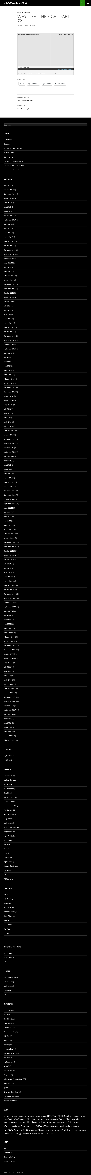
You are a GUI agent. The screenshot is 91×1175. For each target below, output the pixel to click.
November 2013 (10, 392)
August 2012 (8, 456)
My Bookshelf (9, 756)
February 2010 (9, 585)
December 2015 (9, 284)
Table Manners (9, 157)
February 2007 (9, 740)
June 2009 (7, 620)
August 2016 (8, 263)
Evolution (48, 1119)
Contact (6, 144)
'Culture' (7, 1010)
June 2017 (7, 228)
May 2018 (7, 211)
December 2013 (9, 387)
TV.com (6, 933)
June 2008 (7, 671)
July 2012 (7, 461)
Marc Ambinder (9, 836)
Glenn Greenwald (10, 814)
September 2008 (10, 658)
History (41, 1121)
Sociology (67, 1130)
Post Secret (8, 760)
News (6, 1066)
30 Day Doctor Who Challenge (14, 1116)
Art (37, 1116)
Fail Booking (8, 899)
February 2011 (9, 534)
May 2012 (7, 469)
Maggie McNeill (9, 832)
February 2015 (9, 327)
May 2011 (7, 521)
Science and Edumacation (13, 1079)
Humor (20, 12)
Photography (57, 1126)
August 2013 (8, 405)
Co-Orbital (8, 140)
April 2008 (7, 680)
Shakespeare (45, 1130)
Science (9, 1130)
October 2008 (9, 654)
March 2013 (8, 426)
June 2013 (7, 413)
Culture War (8, 1027)
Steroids (7, 1133)
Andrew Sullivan (10, 780)
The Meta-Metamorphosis (13, 161)
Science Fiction (22, 1130)
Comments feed (9, 1157)
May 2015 (7, 314)
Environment (40, 1119)
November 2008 (10, 650)
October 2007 (9, 706)
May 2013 (7, 418)
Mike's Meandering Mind (15, 3)
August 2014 (8, 353)
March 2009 (8, 633)
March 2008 (8, 684)
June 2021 (7, 185)
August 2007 (8, 714)
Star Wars (83, 1130)
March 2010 (8, 581)
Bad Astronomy (9, 789)
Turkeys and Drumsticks (12, 170)
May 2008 (7, 676)
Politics (27, 12)
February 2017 (9, 241)
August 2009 (8, 611)
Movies (6, 1058)
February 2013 (9, 430)
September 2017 (10, 220)
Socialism (7, 1083)
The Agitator (8, 870)
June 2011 (7, 516)
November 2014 (10, 340)
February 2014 (9, 379)
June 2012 (7, 465)
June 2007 (7, 723)
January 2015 (9, 332)
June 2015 (7, 310)
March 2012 (8, 478)
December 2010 (9, 542)
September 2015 (10, 297)
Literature (76, 1122)
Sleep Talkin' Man (10, 916)
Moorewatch (8, 840)
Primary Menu (88, 3)
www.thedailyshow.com (65, 69)
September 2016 (10, 259)
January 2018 (9, 216)
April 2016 (7, 271)
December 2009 (9, 594)
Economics (22, 1119)
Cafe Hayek (8, 793)
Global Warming (73, 1119)
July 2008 (7, 667)
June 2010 (7, 568)
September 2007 (10, 710)
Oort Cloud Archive (11, 849)
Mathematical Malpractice (19, 1126)
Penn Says (7, 853)
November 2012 (10, 443)
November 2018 (10, 194)
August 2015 (8, 301)
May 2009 (7, 624)
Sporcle (6, 920)
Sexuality (34, 1130)
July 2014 (7, 357)
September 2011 (10, 504)
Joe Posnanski (9, 823)
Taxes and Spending (11, 1092)
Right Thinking (9, 862)
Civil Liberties (9, 1019)
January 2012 (9, 486)
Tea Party (57, 73)
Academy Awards (30, 1116)
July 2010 (7, 564)
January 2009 (9, 641)
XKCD (6, 937)
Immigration (8, 1049)
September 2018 (10, 198)
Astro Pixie (8, 784)
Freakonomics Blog (11, 806)
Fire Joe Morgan (10, 801)
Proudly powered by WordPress (13, 1172)
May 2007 (7, 727)
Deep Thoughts (9, 1032)
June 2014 (7, 362)
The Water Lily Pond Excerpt (14, 165)
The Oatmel (8, 925)
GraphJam (7, 903)
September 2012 (10, 452)
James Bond (56, 1122)
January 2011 (9, 538)
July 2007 (7, 719)
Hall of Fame (17, 1122)
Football (62, 1119)
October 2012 (9, 448)
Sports (6, 1088)
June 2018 (7, 207)
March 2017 (8, 237)
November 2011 (10, 495)
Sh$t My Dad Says (10, 912)
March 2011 (8, 529)
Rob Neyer (7, 990)
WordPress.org (9, 1161)
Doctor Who (13, 1119)
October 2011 (9, 499)
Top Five (7, 929)
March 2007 (8, 736)
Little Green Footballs (11, 827)
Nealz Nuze (8, 844)
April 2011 (7, 525)
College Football (78, 1116)
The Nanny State (10, 1096)
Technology (16, 1133)
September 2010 (10, 555)
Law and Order (9, 1053)
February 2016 (9, 276)
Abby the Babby (9, 776)
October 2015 (9, 293)
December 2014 (9, 336)
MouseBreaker (9, 907)
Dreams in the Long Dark (13, 148)
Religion (7, 1075)
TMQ (5, 875)
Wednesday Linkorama (25, 98)
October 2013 (9, 396)
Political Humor (41, 73)
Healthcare (8, 1040)
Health (24, 1122)
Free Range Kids (9, 810)
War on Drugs (37, 1134)
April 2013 (7, 422)
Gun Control (8, 1122)
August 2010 (8, 559)
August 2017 (8, 224)
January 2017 (9, 246)
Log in (6, 1148)
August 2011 (8, 508)
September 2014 (10, 349)
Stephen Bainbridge (11, 866)
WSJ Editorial (9, 879)
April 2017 (7, 233)
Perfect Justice (9, 153)
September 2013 (10, 400)
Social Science (56, 1130)
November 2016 (10, 254)
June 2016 (7, 267)
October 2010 (9, 551)
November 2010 (10, 547)
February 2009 (9, 637)
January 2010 (9, 590)
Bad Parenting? (23, 107)
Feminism (54, 1119)
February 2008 (9, 688)
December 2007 (9, 697)
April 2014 (7, 370)
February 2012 (9, 482)
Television (27, 1133)
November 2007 (10, 701)
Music (48, 1126)
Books (6, 1015)
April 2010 (7, 577)
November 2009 (10, 598)
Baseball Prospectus (11, 977)
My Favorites (8, 1062)
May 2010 (7, 572)
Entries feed (8, 1153)
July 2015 (7, 306)
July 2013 (7, 409)
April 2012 (7, 473)
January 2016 (9, 280)
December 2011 (9, 491)
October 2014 (9, 344)
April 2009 (7, 628)
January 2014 (9, 383)
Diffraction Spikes (10, 797)
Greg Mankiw (8, 819)
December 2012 (9, 439)
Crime (6, 1119)
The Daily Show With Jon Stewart (28, 34)
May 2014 (7, 366)
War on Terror (9, 1101)
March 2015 (8, 323)
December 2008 (9, 645)
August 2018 (8, 203)
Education (31, 1119)
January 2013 (9, 435)
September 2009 (10, 607)
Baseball (52, 1116)
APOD (6, 894)
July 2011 (7, 512)
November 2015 (10, 289)
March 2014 (8, 375)
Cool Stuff (7, 1023)
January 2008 (9, 693)
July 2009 (7, 615)
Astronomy (42, 1116)
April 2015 (7, 319)
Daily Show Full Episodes (25, 73)
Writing (54, 1134)
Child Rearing (64, 1116)
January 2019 (9, 190)
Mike (33, 25)
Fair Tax (6, 1036)
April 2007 (7, 731)
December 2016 (9, 250)
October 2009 (9, 602)
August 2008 (8, 663)
